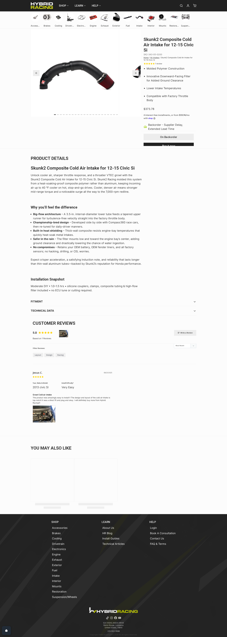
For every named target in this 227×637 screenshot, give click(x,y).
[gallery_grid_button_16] (102, 114)
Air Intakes (154, 58)
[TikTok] (107, 617)
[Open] (6, 630)
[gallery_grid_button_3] (64, 114)
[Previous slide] (36, 73)
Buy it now (168, 145)
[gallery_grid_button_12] (90, 114)
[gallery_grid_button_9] (81, 114)
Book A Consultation (163, 533)
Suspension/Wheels (64, 597)
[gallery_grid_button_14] (96, 114)
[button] (169, 137)
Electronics (59, 549)
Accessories (60, 527)
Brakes (56, 533)
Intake (56, 575)
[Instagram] (111, 617)
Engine (56, 554)
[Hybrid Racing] (42, 5)
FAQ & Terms (158, 543)
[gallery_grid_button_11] (87, 114)
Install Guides (110, 538)
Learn (79, 5)
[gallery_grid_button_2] (61, 114)
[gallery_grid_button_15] (99, 114)
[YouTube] (119, 617)
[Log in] (187, 5)
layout (38, 355)
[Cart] (193, 5)
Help (95, 5)
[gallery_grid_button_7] (76, 114)
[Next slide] (135, 73)
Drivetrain (58, 543)
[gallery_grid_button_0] (55, 114)
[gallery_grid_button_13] (93, 114)
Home (146, 58)
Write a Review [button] (186, 333)
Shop (62, 5)
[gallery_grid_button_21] (117, 114)
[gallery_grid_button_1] (58, 114)
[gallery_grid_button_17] (105, 114)
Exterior (57, 565)
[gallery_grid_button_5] (70, 114)
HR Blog (107, 533)
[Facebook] (115, 617)
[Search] (180, 5)
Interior (56, 581)
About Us (108, 527)
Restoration (59, 591)
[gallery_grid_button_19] (111, 114)
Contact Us (157, 538)
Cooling (57, 538)
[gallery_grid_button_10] (84, 114)
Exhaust (57, 559)
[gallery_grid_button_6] (73, 114)
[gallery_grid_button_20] (114, 114)
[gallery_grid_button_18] (108, 114)
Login (153, 527)
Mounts (56, 586)
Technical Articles (113, 543)
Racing (60, 355)
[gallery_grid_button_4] (67, 114)
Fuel (54, 570)
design (49, 355)
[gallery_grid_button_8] (78, 114)
